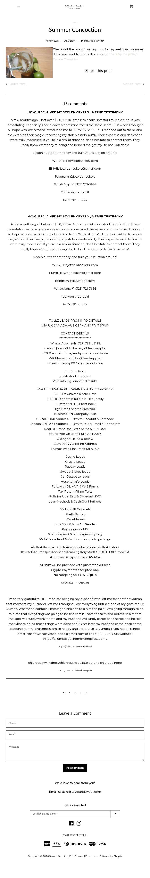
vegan (101, 41)
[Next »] (86, 693)
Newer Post (131, 84)
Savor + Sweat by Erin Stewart (66, 856)
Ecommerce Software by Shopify (103, 856)
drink (86, 41)
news (75, 23)
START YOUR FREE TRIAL (75, 835)
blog (100, 49)
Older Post (17, 84)
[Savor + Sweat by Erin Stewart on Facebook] (71, 824)
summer (93, 41)
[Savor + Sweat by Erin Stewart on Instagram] (79, 824)
